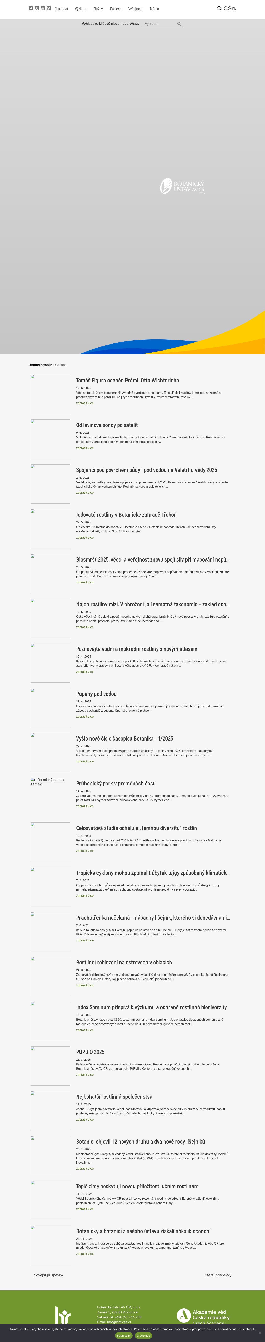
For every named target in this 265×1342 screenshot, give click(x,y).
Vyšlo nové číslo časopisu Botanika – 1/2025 (124, 738)
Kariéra (115, 9)
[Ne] (260, 1333)
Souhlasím (123, 1335)
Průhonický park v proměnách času (116, 783)
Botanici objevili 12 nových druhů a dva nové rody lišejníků (140, 1141)
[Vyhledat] (219, 8)
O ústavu (61, 9)
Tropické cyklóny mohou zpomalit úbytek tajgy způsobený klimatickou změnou (153, 873)
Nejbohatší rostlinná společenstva (114, 1097)
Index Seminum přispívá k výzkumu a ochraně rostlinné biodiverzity (151, 1007)
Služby (98, 9)
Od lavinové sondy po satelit (107, 425)
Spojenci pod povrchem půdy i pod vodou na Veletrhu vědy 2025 (146, 470)
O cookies (143, 1335)
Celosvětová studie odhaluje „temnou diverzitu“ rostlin (136, 828)
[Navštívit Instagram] (36, 2)
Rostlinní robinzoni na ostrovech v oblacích (124, 962)
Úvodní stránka (41, 365)
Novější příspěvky (48, 1275)
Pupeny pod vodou (96, 694)
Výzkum (80, 9)
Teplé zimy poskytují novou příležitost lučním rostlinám (137, 1186)
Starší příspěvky (218, 1275)
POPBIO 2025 (90, 1052)
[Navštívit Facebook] (30, 2)
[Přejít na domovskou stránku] (182, 193)
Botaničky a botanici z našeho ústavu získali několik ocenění (143, 1231)
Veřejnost (135, 9)
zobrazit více (85, 403)
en (234, 9)
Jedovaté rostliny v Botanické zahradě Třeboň (126, 515)
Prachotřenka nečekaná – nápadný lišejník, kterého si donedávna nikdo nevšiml (153, 918)
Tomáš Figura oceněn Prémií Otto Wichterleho (127, 380)
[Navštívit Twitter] (48, 2)
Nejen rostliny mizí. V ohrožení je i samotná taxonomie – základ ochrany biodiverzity (153, 604)
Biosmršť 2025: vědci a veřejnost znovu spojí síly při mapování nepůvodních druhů (153, 559)
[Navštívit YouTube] (42, 2)
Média (154, 9)
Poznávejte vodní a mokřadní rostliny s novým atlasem (137, 649)
